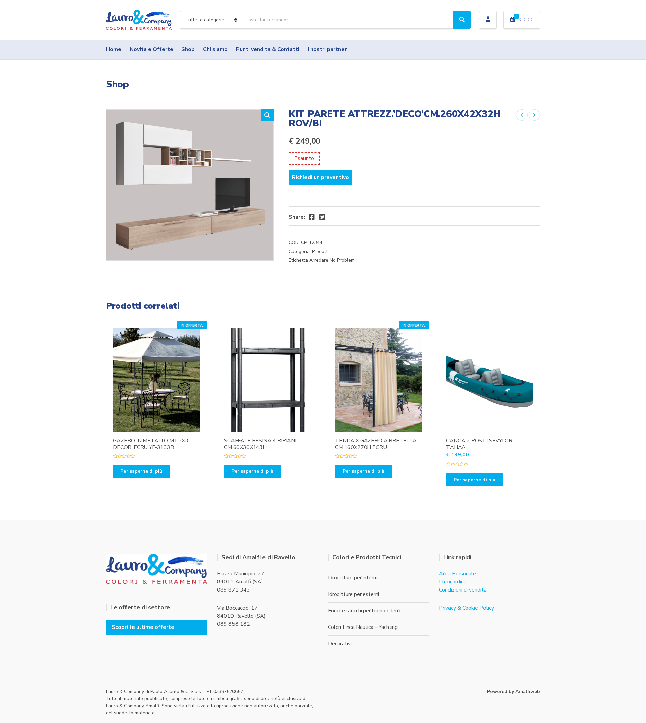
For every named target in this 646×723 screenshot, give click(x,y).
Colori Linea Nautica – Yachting (363, 627)
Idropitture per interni (352, 577)
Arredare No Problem (332, 260)
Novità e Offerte (151, 49)
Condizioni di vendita (463, 590)
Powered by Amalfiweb (513, 691)
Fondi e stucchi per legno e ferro (365, 610)
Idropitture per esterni (353, 594)
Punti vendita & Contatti (267, 49)
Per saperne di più (141, 471)
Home (113, 49)
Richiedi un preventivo (320, 177)
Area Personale (457, 573)
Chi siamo (215, 49)
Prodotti (320, 251)
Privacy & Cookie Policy (466, 608)
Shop (188, 49)
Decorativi (339, 643)
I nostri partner (327, 49)
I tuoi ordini (452, 581)
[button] (267, 115)
